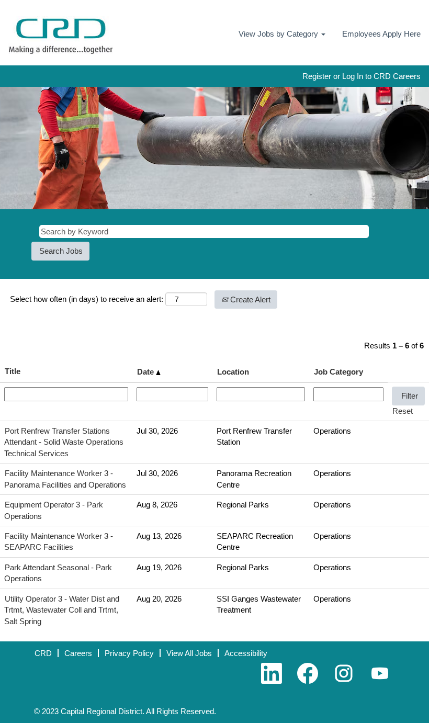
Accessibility (245, 653)
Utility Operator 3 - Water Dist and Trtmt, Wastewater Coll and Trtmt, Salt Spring (61, 610)
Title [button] (12, 371)
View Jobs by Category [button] (279, 33)
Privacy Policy (129, 653)
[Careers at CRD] (61, 35)
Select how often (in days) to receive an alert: (86, 299)
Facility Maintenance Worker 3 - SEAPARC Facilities (58, 541)
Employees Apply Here (381, 33)
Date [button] (146, 371)
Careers (78, 653)
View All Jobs (189, 653)
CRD (43, 653)
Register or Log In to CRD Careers (361, 76)
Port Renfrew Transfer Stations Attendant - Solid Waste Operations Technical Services (63, 442)
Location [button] (233, 371)
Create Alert (249, 299)
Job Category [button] (338, 371)
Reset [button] (402, 410)
